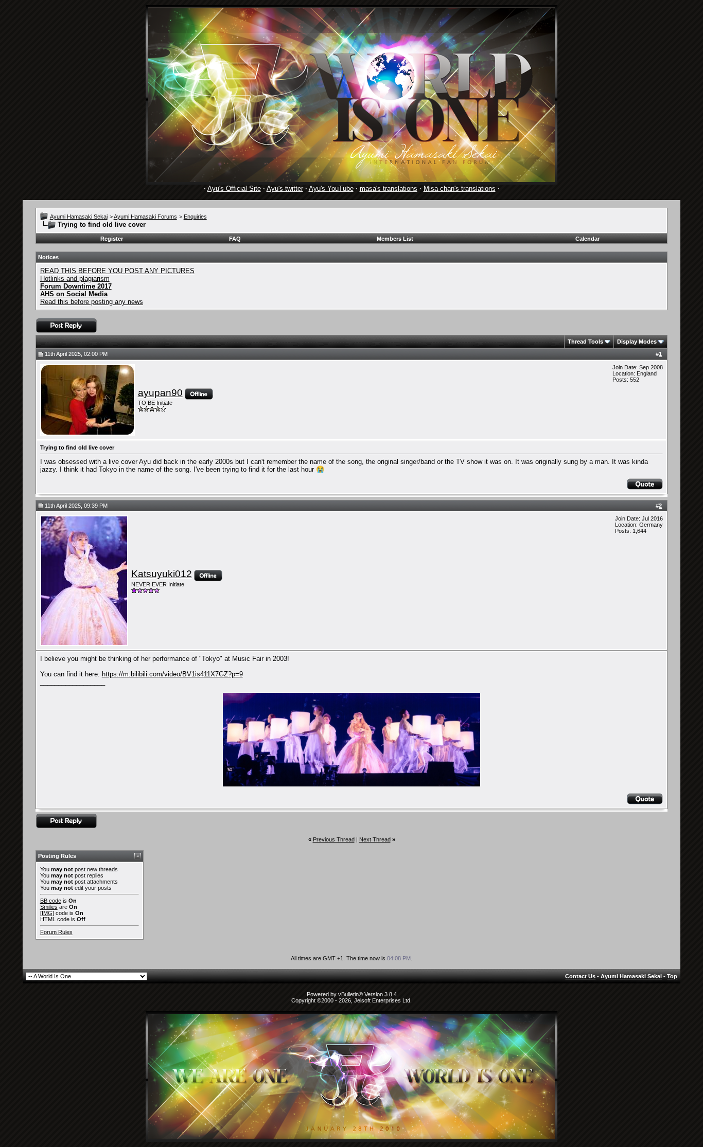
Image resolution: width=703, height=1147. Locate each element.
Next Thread (375, 839)
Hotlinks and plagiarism (75, 278)
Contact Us (580, 976)
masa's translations (388, 188)
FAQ (235, 239)
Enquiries (195, 216)
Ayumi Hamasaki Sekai (79, 216)
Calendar (587, 239)
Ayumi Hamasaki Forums (145, 216)
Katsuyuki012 (161, 573)
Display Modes (637, 341)
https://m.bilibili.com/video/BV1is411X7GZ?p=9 (172, 674)
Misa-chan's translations (460, 188)
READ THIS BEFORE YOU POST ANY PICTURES (117, 271)
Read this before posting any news (91, 302)
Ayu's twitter (285, 188)
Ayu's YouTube (331, 188)
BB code (50, 901)
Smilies (49, 907)
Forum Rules (56, 932)
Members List (395, 239)
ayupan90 (160, 392)
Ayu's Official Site (234, 188)
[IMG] (47, 913)
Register (111, 239)
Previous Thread (334, 839)
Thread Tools (585, 341)
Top (672, 976)
